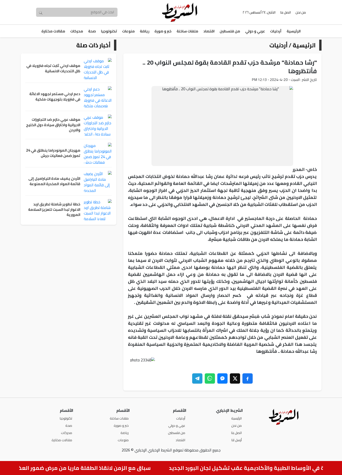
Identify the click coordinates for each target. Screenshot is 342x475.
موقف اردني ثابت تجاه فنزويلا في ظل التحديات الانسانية (53, 68)
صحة (92, 31)
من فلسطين (230, 31)
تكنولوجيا (109, 31)
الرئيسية (294, 31)
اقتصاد (209, 31)
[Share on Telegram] (197, 378)
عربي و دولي (255, 31)
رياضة (144, 31)
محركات (76, 31)
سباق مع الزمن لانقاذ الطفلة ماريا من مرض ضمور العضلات (84, 468)
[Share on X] (235, 378)
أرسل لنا (236, 440)
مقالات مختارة (53, 31)
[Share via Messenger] (222, 378)
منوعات (128, 31)
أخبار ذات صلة (93, 45)
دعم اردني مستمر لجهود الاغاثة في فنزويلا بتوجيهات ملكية (54, 96)
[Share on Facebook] (247, 378)
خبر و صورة (162, 31)
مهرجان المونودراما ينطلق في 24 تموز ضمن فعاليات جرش (53, 153)
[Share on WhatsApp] (210, 378)
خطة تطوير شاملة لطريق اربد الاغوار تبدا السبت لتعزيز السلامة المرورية (54, 210)
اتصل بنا (285, 12)
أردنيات (276, 31)
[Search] (41, 12)
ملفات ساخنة (187, 31)
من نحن (300, 12)
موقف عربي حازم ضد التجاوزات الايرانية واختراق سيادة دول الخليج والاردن (53, 125)
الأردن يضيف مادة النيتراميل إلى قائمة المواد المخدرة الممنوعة (54, 181)
